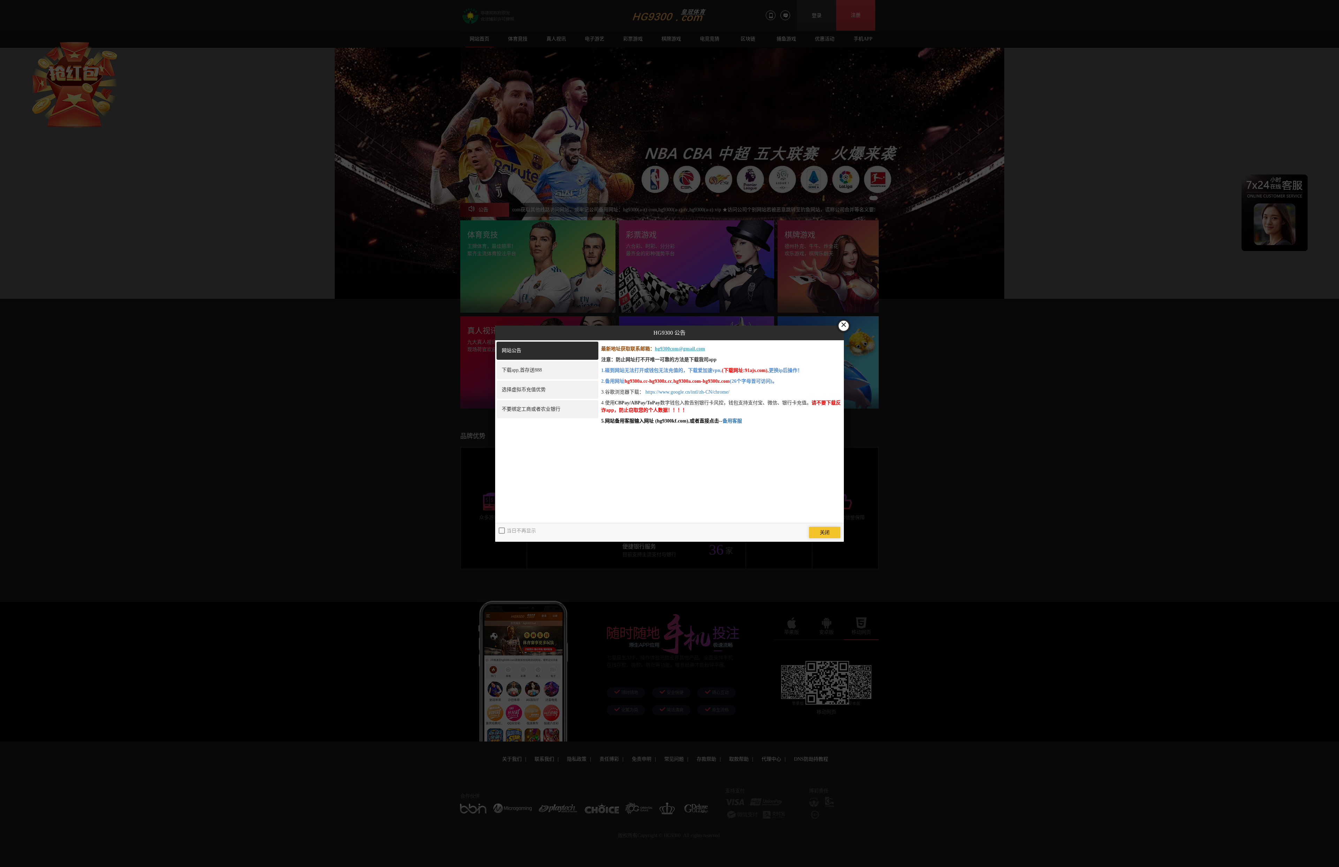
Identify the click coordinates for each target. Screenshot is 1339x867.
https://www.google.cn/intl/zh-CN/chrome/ (687, 392)
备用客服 (732, 421)
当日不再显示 (521, 530)
